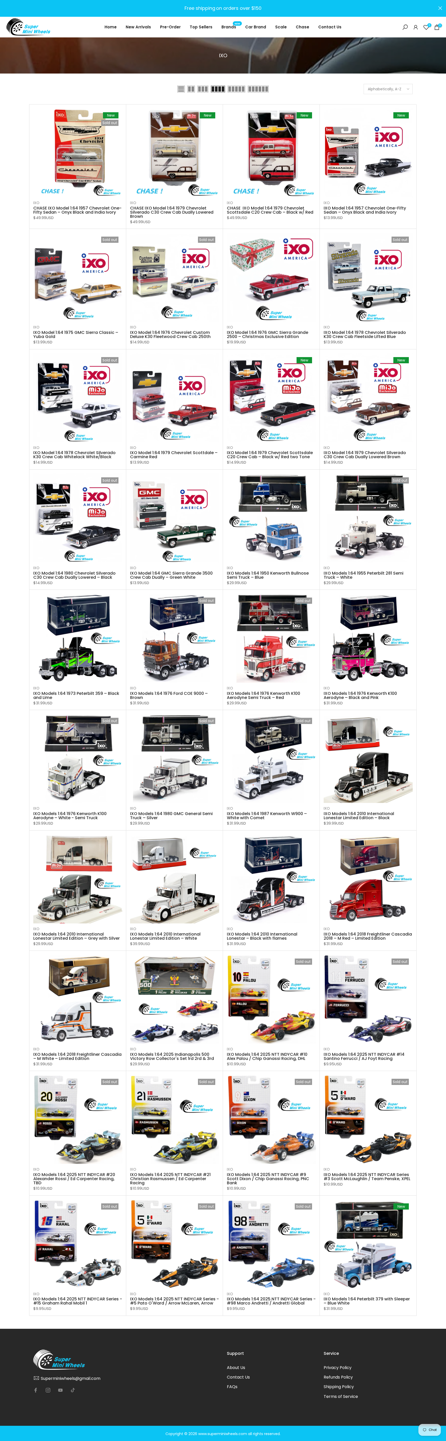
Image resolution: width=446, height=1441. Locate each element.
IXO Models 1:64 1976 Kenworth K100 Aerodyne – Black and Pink (360, 695)
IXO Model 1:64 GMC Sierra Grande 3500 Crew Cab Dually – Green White (171, 575)
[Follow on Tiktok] (72, 1390)
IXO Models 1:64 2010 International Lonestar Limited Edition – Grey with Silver (76, 936)
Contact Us (329, 27)
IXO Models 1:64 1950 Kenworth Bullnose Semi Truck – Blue (268, 575)
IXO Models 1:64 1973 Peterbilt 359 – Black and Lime (76, 695)
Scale (281, 27)
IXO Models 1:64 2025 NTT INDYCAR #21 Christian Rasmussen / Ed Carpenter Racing (170, 1179)
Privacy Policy (338, 1368)
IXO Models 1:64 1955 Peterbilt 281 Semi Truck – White (363, 575)
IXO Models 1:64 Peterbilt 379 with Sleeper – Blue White (367, 1301)
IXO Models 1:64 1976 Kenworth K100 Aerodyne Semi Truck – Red (263, 695)
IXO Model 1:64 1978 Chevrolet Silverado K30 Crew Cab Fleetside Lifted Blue (365, 334)
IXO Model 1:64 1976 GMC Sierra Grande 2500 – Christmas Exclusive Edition (267, 334)
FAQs (232, 1387)
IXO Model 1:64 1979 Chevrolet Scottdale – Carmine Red (174, 455)
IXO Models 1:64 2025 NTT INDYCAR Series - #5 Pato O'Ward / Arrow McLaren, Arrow (174, 1301)
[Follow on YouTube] (60, 1390)
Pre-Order (170, 27)
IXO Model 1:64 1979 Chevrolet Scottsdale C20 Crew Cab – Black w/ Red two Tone (270, 455)
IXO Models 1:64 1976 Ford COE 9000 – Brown (169, 695)
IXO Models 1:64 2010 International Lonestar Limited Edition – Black (359, 816)
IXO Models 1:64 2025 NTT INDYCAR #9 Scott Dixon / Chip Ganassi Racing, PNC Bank (268, 1179)
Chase (302, 27)
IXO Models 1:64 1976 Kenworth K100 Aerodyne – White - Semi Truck (70, 816)
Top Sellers (201, 27)
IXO (36, 202)
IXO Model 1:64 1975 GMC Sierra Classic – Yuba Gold (75, 334)
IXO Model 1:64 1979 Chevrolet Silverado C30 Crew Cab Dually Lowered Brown (365, 455)
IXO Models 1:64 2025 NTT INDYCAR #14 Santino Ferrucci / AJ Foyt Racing (364, 1056)
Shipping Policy (339, 1387)
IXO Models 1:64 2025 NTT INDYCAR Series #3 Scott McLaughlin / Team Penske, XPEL (367, 1177)
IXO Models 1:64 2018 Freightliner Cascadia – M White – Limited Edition (77, 1056)
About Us (236, 1368)
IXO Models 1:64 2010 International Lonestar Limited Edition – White (165, 936)
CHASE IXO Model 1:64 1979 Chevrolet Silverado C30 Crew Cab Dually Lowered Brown (171, 212)
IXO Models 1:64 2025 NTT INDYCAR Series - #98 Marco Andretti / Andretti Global (271, 1301)
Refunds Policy (338, 1377)
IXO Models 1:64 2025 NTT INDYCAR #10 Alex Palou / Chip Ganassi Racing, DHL (267, 1056)
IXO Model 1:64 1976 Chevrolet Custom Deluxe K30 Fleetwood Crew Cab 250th (170, 334)
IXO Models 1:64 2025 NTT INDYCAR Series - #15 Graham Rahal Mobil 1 (77, 1301)
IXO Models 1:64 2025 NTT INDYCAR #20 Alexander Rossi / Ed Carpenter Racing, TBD (74, 1179)
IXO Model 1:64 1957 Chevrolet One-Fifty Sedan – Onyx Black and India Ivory (365, 210)
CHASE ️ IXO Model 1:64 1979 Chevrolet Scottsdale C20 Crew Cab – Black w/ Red (270, 210)
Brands (230, 27)
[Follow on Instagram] (48, 1390)
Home (111, 27)
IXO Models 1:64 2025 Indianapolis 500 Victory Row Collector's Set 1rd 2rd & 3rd (172, 1056)
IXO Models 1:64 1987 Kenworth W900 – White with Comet (267, 816)
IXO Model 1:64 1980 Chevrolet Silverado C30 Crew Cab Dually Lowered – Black (74, 575)
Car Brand (255, 27)
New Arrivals (138, 27)
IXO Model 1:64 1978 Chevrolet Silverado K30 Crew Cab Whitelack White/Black (74, 455)
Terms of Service (341, 1396)
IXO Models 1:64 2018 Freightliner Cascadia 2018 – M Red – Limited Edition (368, 936)
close (6, 8)
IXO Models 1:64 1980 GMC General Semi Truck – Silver (171, 816)
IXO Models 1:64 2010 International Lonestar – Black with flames (262, 936)
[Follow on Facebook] (35, 1390)
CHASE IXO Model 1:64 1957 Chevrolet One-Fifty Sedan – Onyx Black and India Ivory (77, 210)
